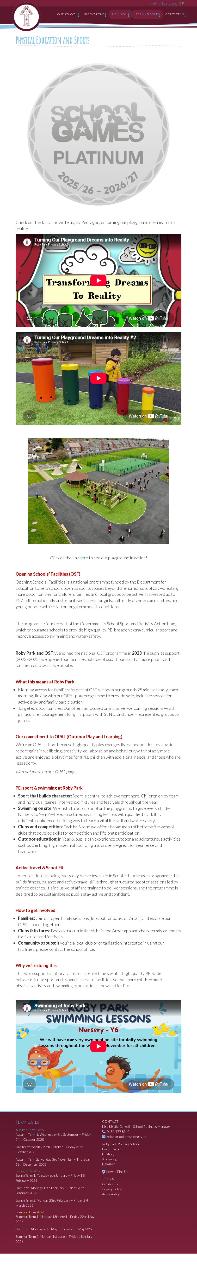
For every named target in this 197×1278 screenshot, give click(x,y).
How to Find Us (117, 1171)
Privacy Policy (112, 1189)
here (84, 557)
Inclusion (119, 14)
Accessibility (111, 1194)
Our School (67, 14)
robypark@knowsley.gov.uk (126, 1137)
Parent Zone (94, 14)
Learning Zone (146, 14)
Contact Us (174, 14)
